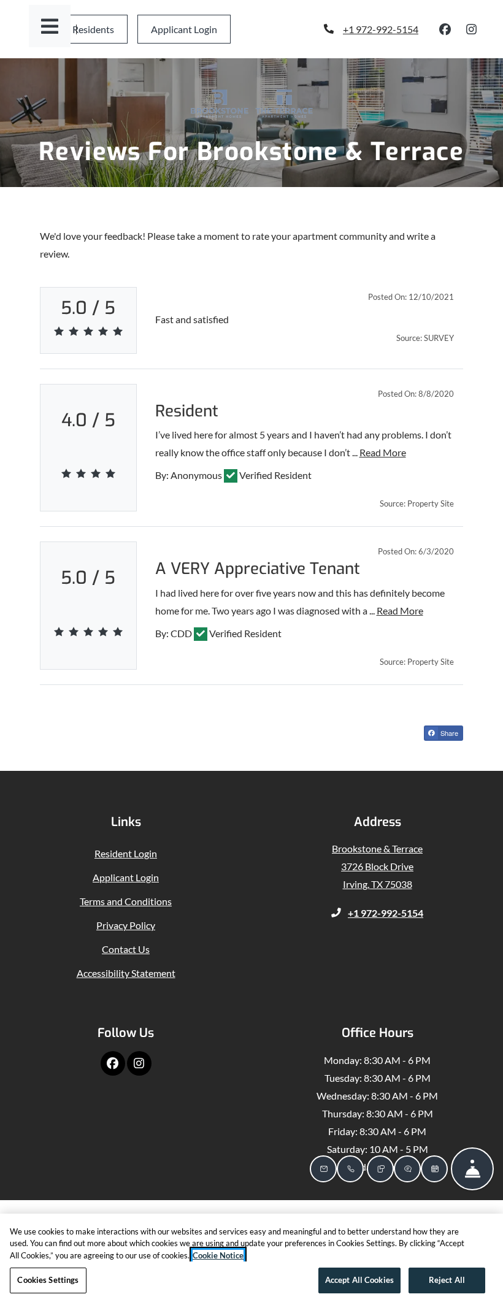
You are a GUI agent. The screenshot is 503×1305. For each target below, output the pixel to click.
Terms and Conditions (126, 901)
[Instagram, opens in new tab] (471, 29)
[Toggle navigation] (50, 26)
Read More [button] (382, 452)
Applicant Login (191, 29)
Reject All (447, 1280)
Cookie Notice (218, 1255)
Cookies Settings (48, 1280)
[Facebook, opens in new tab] (445, 29)
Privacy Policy (125, 925)
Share (448, 733)
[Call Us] (350, 1168)
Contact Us (126, 949)
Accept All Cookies (359, 1280)
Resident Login (125, 853)
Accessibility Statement (126, 972)
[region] (251, 1259)
